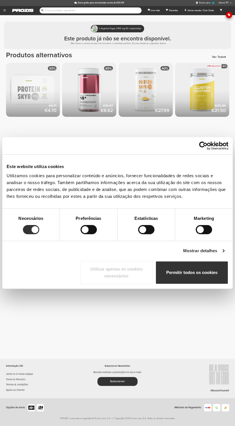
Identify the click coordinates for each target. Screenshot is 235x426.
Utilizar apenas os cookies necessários (116, 272)
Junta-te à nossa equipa (19, 374)
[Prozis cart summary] (221, 10)
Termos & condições (17, 384)
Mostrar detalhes (200, 250)
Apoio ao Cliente (15, 390)
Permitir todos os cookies (192, 272)
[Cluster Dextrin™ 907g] (203, 91)
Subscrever (117, 381)
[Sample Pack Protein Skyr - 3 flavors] (34, 91)
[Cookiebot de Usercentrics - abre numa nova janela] (203, 145)
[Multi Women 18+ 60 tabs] (90, 91)
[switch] (89, 229)
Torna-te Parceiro (15, 379)
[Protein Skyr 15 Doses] (147, 91)
